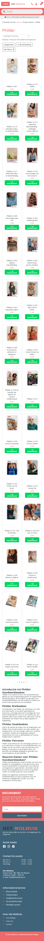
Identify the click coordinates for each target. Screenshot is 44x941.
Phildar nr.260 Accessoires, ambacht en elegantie (12, 350)
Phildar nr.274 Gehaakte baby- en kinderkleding (12, 128)
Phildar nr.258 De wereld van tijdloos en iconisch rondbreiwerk (12, 394)
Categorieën (9, 44)
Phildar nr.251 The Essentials (12, 531)
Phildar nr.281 (12, 86)
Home (18, 22)
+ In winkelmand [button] (12, 93)
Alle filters (8, 49)
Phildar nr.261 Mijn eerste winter (32, 307)
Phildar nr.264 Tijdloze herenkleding (12, 262)
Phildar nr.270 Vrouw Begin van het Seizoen (32, 173)
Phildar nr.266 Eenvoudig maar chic (12, 218)
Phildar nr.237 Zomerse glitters (32, 621)
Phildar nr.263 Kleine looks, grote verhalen (32, 262)
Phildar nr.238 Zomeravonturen (11, 621)
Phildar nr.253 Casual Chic (32, 487)
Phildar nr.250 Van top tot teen (32, 531)
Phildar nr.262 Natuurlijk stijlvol (12, 308)
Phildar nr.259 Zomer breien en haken (32, 352)
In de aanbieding (24, 44)
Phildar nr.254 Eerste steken (32, 442)
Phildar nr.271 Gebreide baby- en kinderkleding (12, 173)
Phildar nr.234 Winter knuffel (32, 665)
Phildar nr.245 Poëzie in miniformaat (32, 575)
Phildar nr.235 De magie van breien (12, 665)
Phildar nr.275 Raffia (32, 85)
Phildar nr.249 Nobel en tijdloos (12, 576)
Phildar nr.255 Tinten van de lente (12, 486)
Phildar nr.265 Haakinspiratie (32, 219)
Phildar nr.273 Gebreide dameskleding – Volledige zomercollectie (32, 126)
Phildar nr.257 (32, 399)
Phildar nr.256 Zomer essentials (12, 442)
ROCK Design (33, 934)
